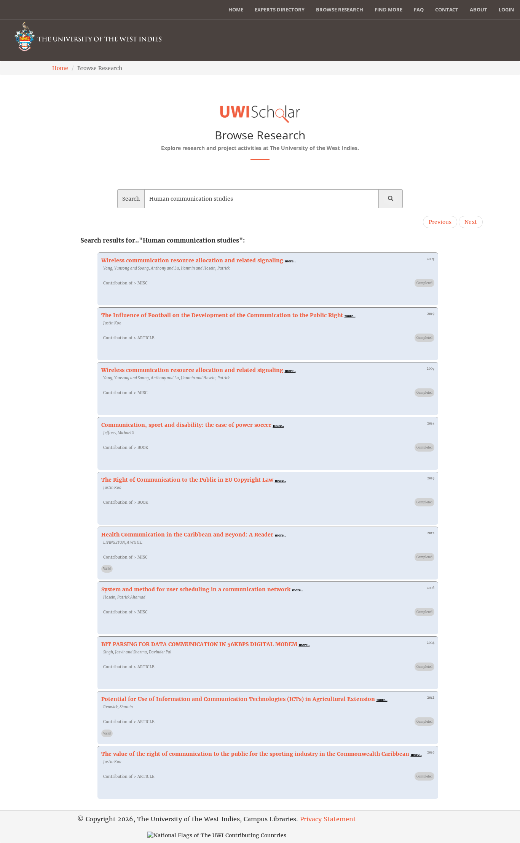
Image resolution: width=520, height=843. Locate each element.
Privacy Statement (328, 819)
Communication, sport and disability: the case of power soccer (186, 425)
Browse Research (339, 9)
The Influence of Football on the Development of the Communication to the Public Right (222, 315)
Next (470, 222)
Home (235, 9)
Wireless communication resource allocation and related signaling (192, 260)
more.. (290, 261)
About (478, 9)
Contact (446, 9)
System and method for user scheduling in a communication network (195, 589)
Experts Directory (280, 9)
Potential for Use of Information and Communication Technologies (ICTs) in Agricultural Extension (238, 699)
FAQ (419, 9)
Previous (440, 222)
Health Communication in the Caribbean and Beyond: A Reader (187, 534)
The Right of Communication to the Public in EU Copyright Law (187, 479)
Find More (388, 9)
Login (506, 9)
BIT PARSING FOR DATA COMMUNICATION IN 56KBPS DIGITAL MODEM (199, 644)
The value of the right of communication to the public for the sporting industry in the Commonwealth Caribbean (255, 753)
